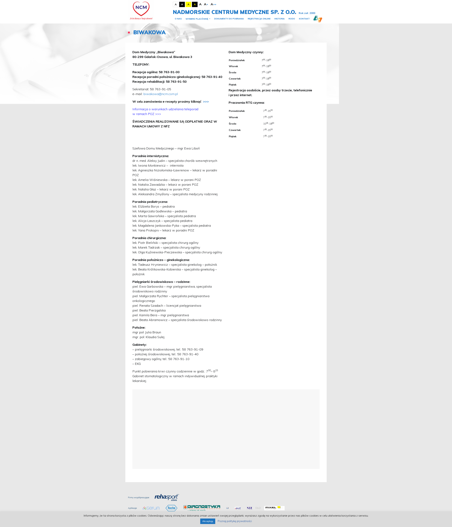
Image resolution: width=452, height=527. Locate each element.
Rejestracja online (259, 18)
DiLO (258, 508)
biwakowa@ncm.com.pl (160, 94)
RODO (292, 18)
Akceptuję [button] (207, 521)
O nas (178, 18)
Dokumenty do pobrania (229, 18)
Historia (279, 18)
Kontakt (304, 18)
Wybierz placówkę (197, 18)
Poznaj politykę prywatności (235, 521)
